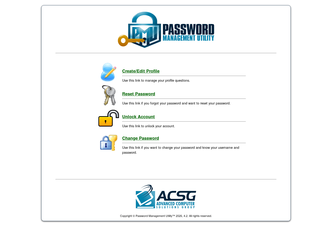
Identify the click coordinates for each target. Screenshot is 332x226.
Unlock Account (138, 116)
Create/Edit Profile (141, 71)
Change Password (140, 138)
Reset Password (138, 93)
